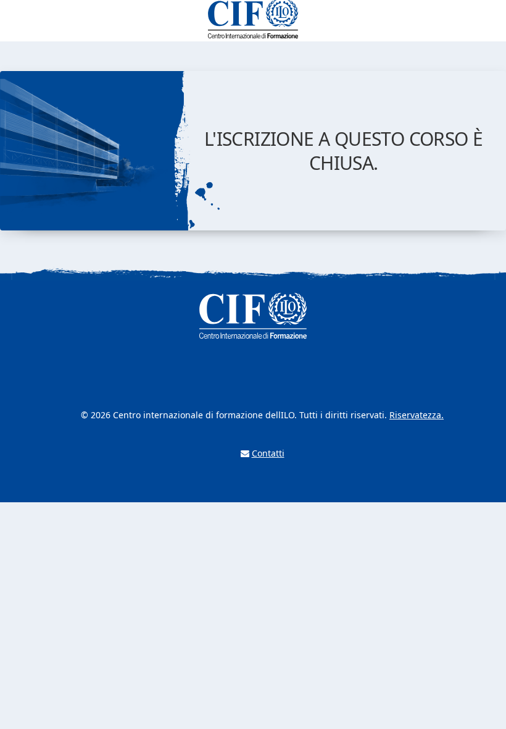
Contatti (268, 453)
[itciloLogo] (253, 19)
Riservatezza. (416, 415)
